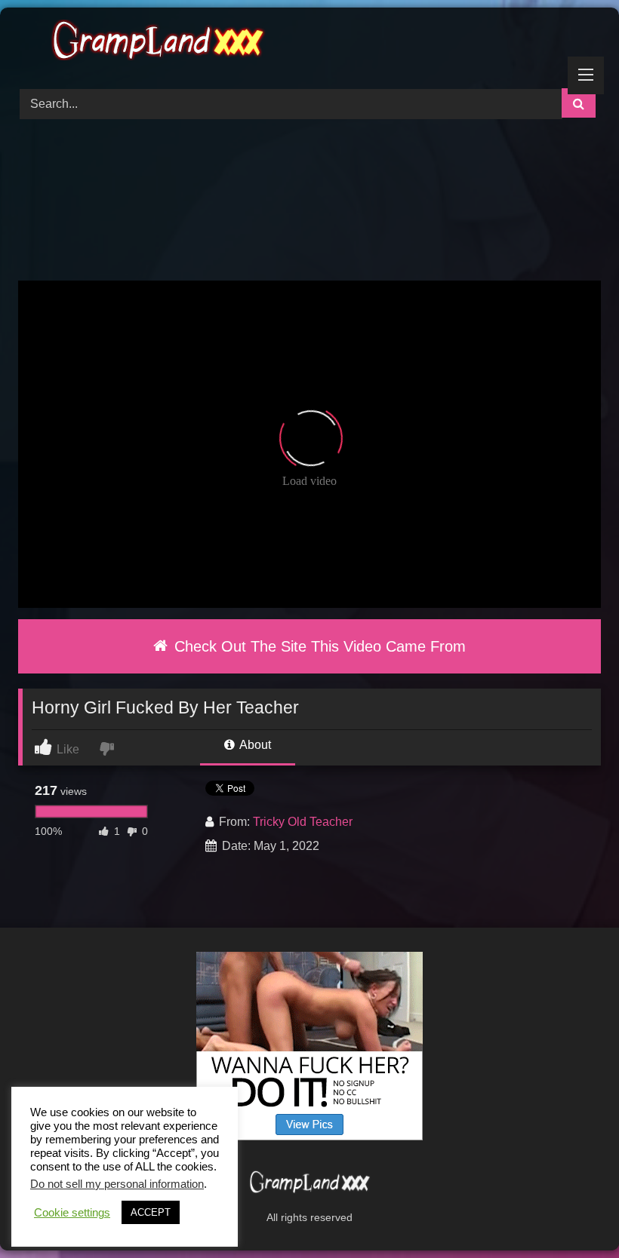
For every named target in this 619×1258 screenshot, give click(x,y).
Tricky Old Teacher (303, 821)
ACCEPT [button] (151, 1212)
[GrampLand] (309, 43)
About (254, 744)
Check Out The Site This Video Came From (318, 646)
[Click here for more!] (309, 1136)
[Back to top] (572, 1213)
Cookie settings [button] (72, 1213)
